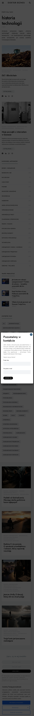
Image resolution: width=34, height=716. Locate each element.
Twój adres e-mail (7, 368)
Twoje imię (6, 360)
